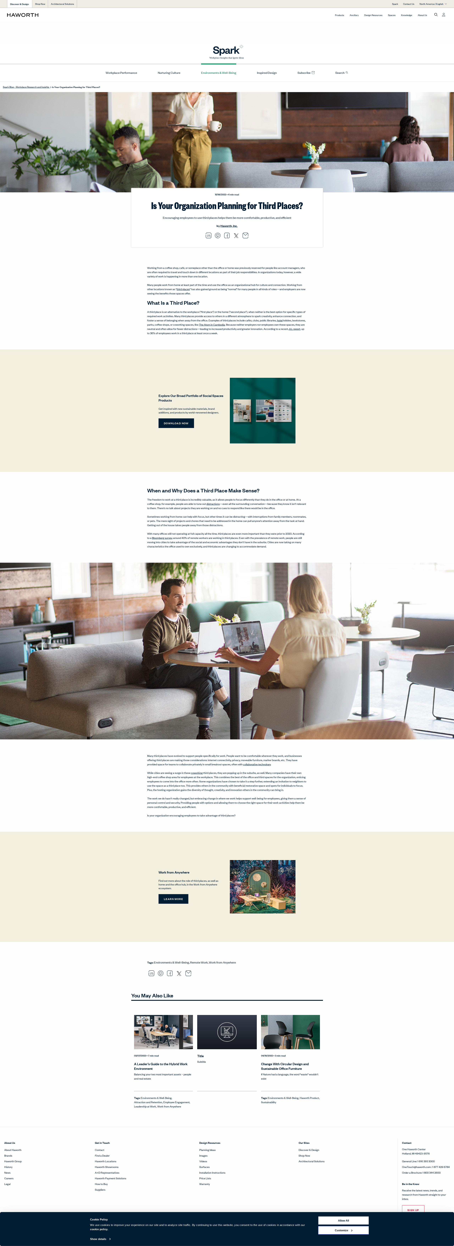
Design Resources (373, 15)
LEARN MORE (173, 899)
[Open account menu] (444, 15)
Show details (98, 1238)
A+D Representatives (107, 1172)
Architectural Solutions (62, 4)
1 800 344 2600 (432, 1172)
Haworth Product (309, 1098)
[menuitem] (120, 73)
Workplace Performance (121, 73)
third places (183, 289)
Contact (99, 1150)
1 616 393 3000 (426, 1161)
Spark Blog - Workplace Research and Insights (26, 87)
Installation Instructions (212, 1172)
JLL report (294, 329)
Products (339, 15)
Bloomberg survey (162, 538)
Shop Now (40, 4)
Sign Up (413, 1210)
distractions (213, 504)
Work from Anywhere (222, 962)
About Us (422, 15)
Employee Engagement (176, 1102)
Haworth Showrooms (106, 1167)
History (8, 1167)
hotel (280, 320)
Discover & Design (309, 1150)
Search (340, 73)
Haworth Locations (105, 1161)
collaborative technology (257, 764)
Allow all (343, 1220)
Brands (8, 1155)
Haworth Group (13, 1161)
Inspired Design (267, 73)
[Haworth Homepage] (51, 15)
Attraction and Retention (148, 1102)
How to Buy (101, 1184)
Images (203, 1155)
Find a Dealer (102, 1155)
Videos (203, 1161)
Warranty (204, 1184)
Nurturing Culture (169, 73)
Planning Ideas (207, 1150)
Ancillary (354, 15)
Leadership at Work (145, 1106)
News (7, 1172)
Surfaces (204, 1167)
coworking (197, 773)
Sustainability (268, 1102)
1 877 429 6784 (441, 1167)
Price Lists (205, 1178)
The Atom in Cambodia (212, 324)
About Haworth (12, 1150)
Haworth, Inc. (229, 226)
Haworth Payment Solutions (110, 1178)
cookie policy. (99, 1229)
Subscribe (304, 73)
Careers (8, 1178)
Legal (7, 1184)
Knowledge (406, 15)
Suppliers (100, 1189)
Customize (341, 1230)
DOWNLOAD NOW (176, 423)
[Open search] (436, 15)
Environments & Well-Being (218, 73)
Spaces (391, 15)
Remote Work (199, 962)
